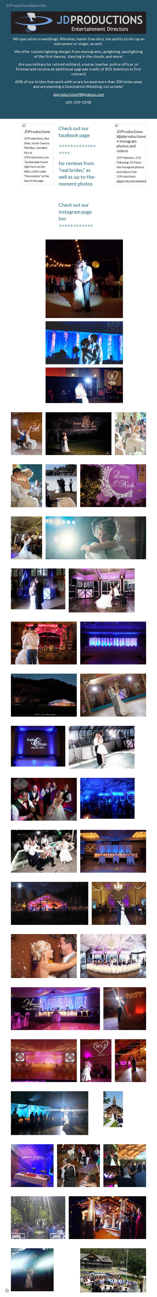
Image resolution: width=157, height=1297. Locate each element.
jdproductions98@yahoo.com (78, 94)
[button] (7, 1290)
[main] (78, 70)
